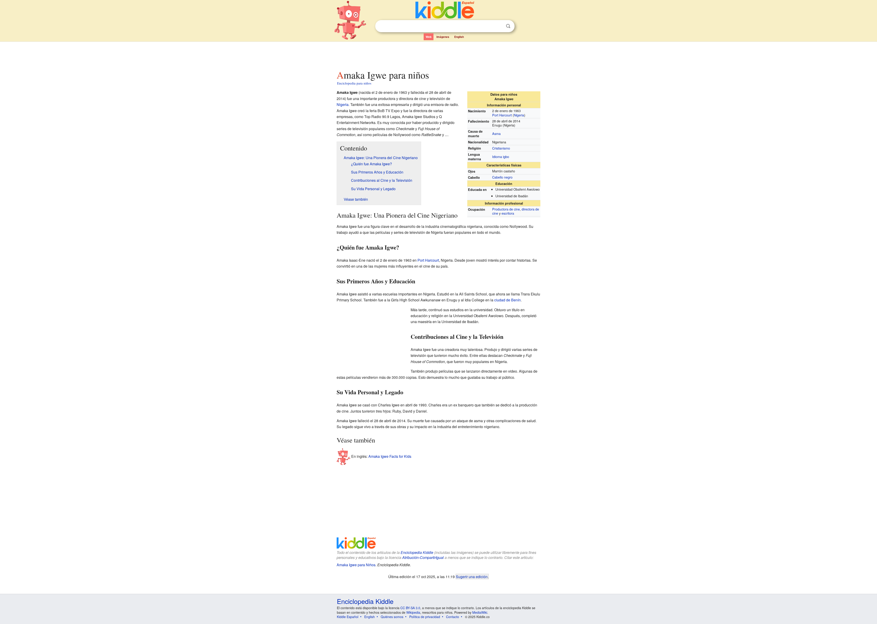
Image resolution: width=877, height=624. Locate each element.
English (459, 37)
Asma (496, 133)
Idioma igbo (500, 156)
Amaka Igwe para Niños (356, 564)
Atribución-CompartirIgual (423, 557)
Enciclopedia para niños (354, 83)
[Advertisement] (438, 54)
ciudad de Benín (507, 300)
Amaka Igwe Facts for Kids (389, 456)
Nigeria (519, 115)
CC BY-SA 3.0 (410, 608)
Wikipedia (413, 612)
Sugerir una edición (472, 576)
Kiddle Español (347, 616)
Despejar (499, 26)
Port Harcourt (502, 115)
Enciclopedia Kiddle (417, 552)
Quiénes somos (392, 616)
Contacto (452, 616)
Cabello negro (502, 177)
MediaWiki (479, 612)
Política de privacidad (424, 616)
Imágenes (442, 37)
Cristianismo (501, 148)
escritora (508, 213)
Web (428, 37)
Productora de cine (506, 209)
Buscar (508, 26)
